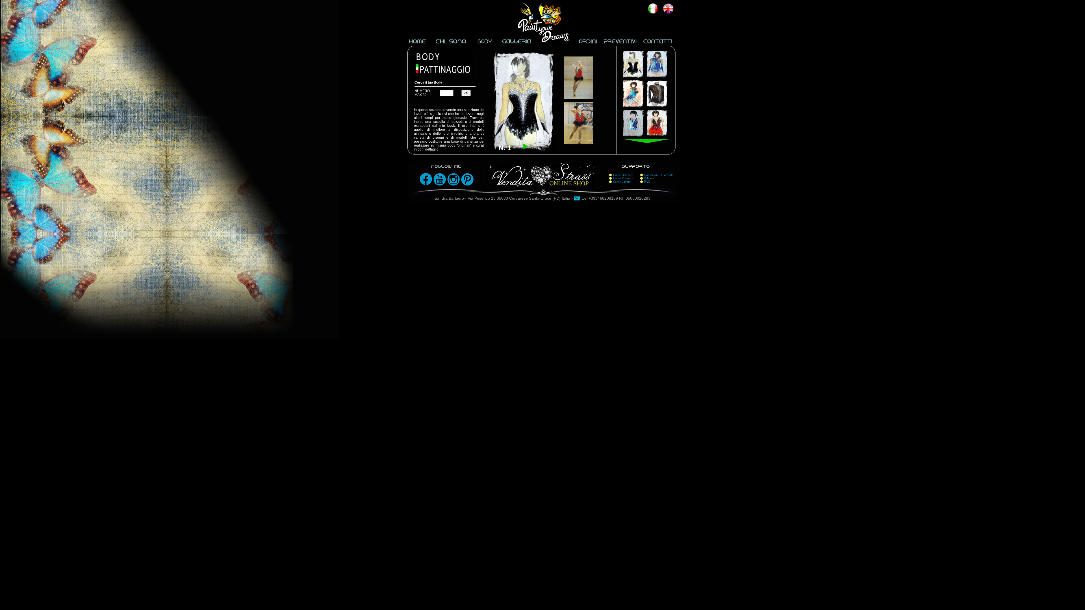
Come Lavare (622, 181)
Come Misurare (623, 178)
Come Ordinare (623, 175)
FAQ (647, 181)
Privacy (649, 178)
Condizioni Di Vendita (658, 175)
